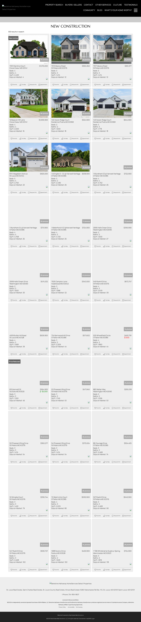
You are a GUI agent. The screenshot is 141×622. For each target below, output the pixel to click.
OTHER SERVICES (103, 4)
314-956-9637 (74, 594)
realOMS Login (90, 618)
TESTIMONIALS (130, 4)
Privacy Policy (62, 607)
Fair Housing (79, 607)
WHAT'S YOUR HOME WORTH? (118, 10)
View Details (28, 49)
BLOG (99, 10)
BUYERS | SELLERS (73, 4)
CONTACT (88, 4)
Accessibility (71, 607)
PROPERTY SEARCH (54, 4)
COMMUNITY (89, 10)
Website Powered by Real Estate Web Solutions (70, 615)
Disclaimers (82, 618)
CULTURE (117, 4)
